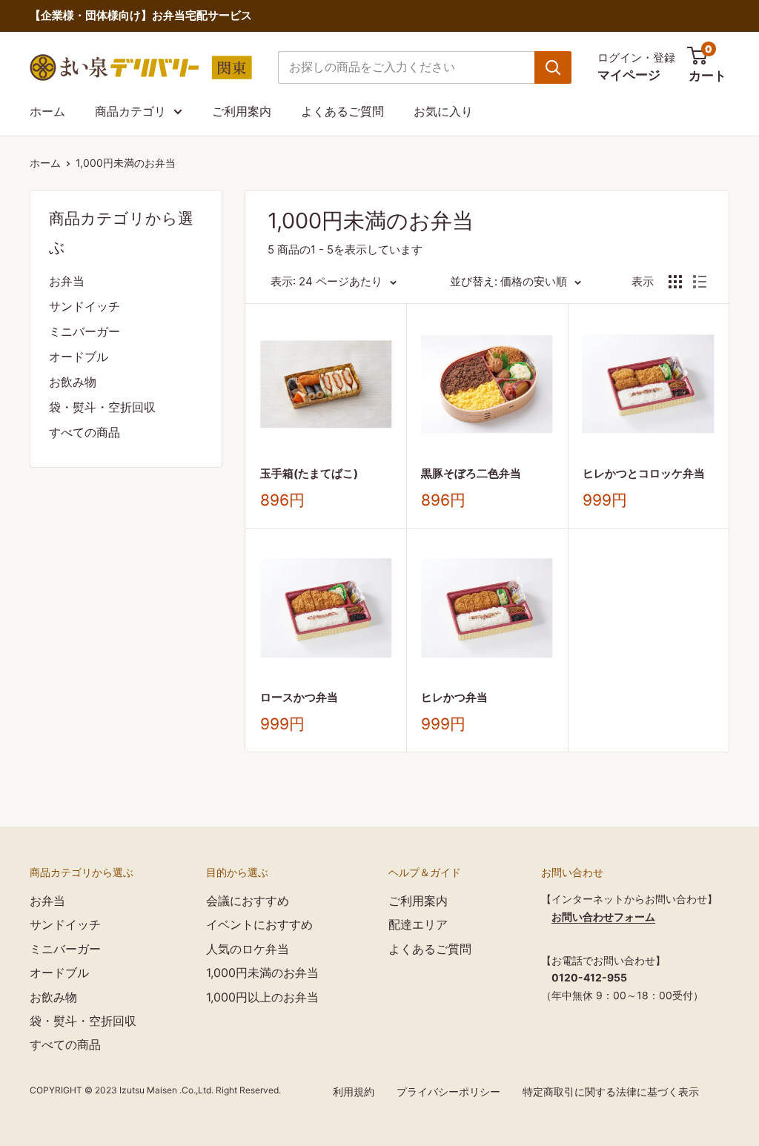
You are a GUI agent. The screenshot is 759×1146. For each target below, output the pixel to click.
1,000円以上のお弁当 (262, 997)
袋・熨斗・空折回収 (102, 407)
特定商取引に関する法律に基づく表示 (611, 1091)
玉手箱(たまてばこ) (309, 473)
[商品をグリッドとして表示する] (675, 281)
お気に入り (443, 111)
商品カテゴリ (130, 111)
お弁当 (66, 281)
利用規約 (353, 1091)
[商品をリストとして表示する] (699, 281)
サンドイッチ (84, 306)
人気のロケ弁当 (247, 948)
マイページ (628, 74)
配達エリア (418, 924)
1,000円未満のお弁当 (126, 162)
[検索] (552, 67)
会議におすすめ (247, 900)
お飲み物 (72, 381)
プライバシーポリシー (448, 1091)
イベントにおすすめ (259, 924)
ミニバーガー (84, 331)
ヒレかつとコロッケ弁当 (644, 473)
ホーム (47, 111)
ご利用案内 (241, 111)
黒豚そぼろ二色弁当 (471, 473)
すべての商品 (84, 432)
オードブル (78, 356)
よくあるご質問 (342, 111)
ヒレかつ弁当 (454, 697)
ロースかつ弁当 (299, 697)
